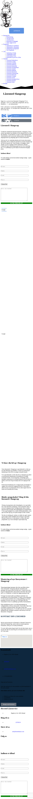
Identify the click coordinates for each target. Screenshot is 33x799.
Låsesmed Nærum (11, 80)
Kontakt (5, 83)
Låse (4, 51)
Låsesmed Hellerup (11, 64)
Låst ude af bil (10, 38)
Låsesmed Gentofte (11, 63)
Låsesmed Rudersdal (11, 66)
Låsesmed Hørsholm (11, 72)
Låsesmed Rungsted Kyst (12, 79)
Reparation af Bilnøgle (12, 41)
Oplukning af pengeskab (12, 48)
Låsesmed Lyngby (11, 61)
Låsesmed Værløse (11, 76)
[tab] (16, 208)
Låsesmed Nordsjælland (12, 67)
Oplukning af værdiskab (12, 45)
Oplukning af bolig (11, 53)
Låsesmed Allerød (11, 69)
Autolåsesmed (10, 40)
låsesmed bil (6, 35)
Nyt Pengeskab (10, 50)
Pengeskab (6, 44)
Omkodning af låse (11, 56)
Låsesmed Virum (10, 77)
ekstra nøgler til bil (11, 42)
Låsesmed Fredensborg (12, 73)
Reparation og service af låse (13, 57)
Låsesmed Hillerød (11, 70)
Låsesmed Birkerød (11, 74)
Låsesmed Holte (10, 82)
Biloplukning (9, 37)
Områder (5, 58)
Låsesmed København (12, 60)
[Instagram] (4, 748)
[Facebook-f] (4, 742)
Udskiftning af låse (11, 54)
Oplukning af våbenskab (12, 47)
